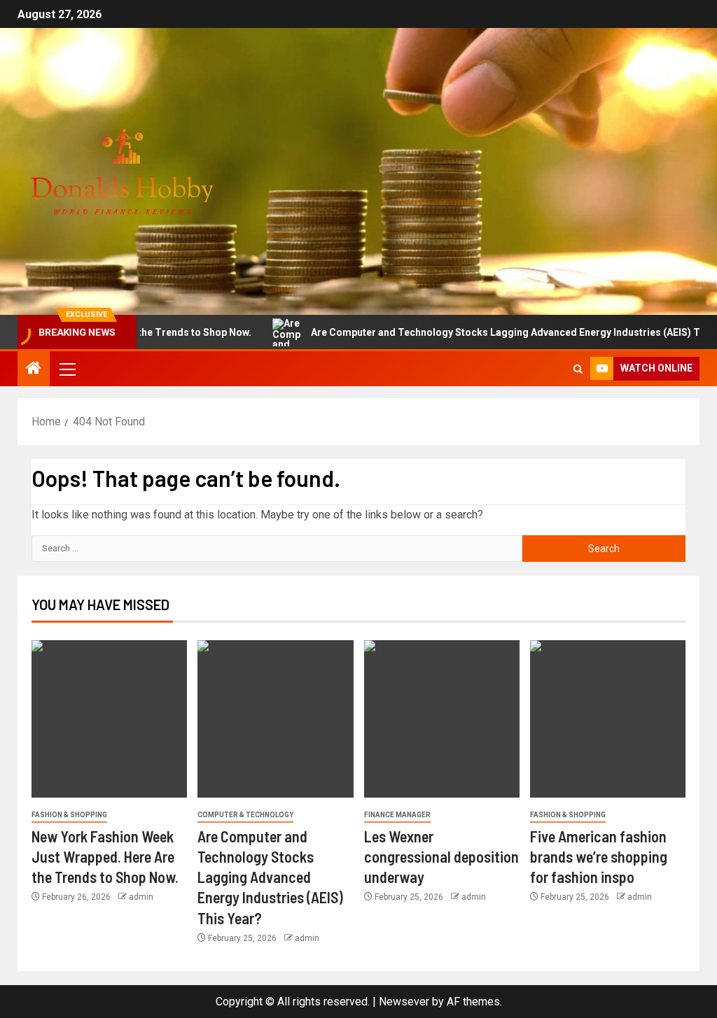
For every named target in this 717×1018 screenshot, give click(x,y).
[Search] (578, 369)
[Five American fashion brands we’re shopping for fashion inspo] (607, 719)
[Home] (33, 369)
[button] (67, 368)
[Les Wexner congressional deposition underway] (442, 719)
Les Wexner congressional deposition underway (441, 856)
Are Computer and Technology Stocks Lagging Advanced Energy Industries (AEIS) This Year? (270, 877)
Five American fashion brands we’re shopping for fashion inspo (598, 856)
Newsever (404, 1001)
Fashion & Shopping (69, 815)
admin (141, 897)
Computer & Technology (245, 815)
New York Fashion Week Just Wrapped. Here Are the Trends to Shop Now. (105, 856)
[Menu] (67, 368)
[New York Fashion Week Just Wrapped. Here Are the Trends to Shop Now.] (109, 719)
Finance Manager (397, 815)
